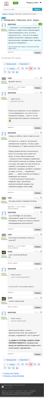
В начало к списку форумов (14, 376)
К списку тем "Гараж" (11, 373)
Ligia (10, 78)
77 (5, 72)
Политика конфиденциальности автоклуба (16, 394)
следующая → (24, 64)
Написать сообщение (4, 29)
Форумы (11, 14)
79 (13, 72)
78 (9, 72)
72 (22, 68)
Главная (4, 14)
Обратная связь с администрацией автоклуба (17, 392)
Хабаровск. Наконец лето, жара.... (26, 14)
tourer (10, 251)
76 (39, 68)
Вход (15, 3)
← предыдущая (10, 64)
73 (27, 68)
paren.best (12, 24)
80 (17, 72)
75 (35, 68)
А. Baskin (32, 391)
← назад (11, 68)
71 (18, 68)
